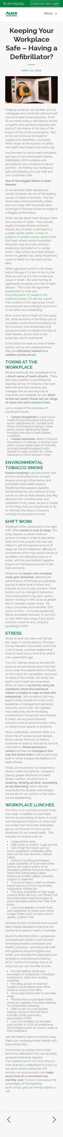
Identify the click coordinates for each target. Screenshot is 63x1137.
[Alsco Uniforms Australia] (11, 13)
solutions (36, 402)
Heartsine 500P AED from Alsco (31, 1061)
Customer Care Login (45, 3)
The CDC (11, 662)
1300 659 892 (15, 3)
